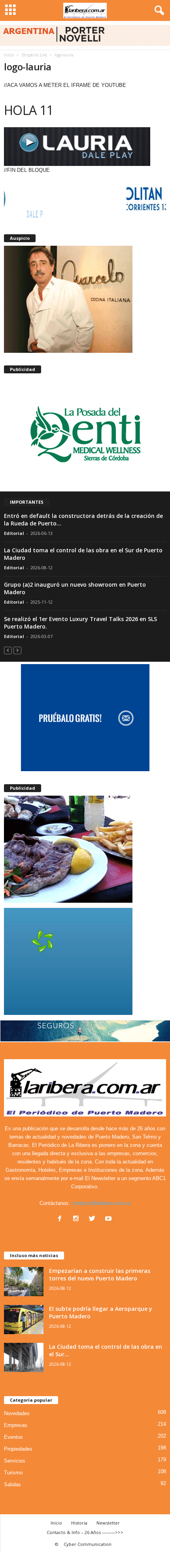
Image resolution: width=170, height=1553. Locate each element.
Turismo (13, 1473)
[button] (157, 10)
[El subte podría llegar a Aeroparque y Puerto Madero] (23, 1320)
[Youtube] (109, 1219)
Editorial (14, 533)
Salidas (12, 1484)
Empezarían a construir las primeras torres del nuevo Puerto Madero (99, 1274)
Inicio (9, 55)
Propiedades (18, 1449)
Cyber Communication (87, 1544)
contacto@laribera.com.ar (101, 1203)
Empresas (15, 1425)
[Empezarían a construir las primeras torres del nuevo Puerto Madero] (23, 1282)
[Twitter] (94, 1219)
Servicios (14, 1461)
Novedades (17, 1413)
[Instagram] (78, 1219)
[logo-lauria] (85, 146)
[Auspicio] (85, 299)
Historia (79, 1523)
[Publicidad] (85, 432)
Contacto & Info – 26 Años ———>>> (85, 1532)
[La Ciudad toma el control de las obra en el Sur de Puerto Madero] (23, 1357)
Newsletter (108, 1523)
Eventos (13, 1437)
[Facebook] (61, 1219)
